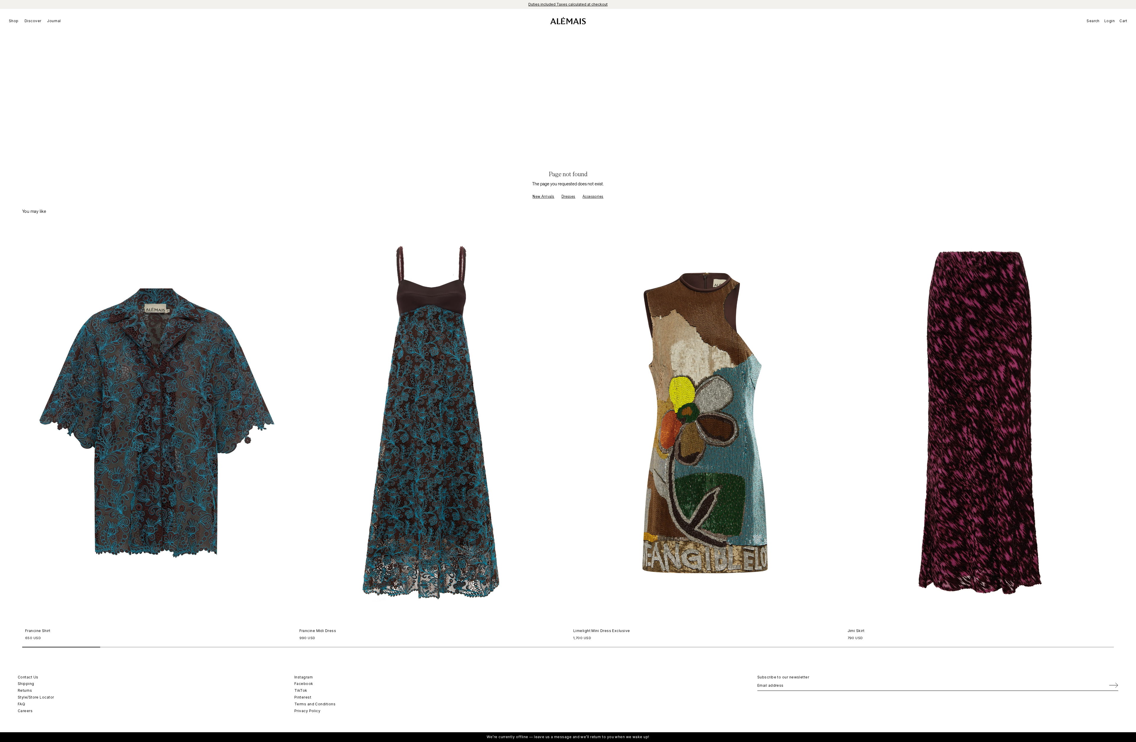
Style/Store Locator (36, 697)
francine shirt (37, 630)
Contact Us (28, 677)
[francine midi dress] (431, 423)
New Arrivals (543, 196)
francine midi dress (317, 630)
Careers (25, 711)
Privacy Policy (307, 711)
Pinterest (302, 697)
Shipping (26, 683)
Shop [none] (14, 21)
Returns (25, 690)
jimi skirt (856, 630)
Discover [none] (33, 21)
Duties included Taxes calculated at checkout (568, 4)
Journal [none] (54, 21)
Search (1093, 21)
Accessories (593, 196)
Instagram (303, 677)
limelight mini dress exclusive (601, 630)
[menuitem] (15, 21)
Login (1109, 21)
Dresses (568, 196)
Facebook (303, 683)
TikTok (300, 690)
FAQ (21, 704)
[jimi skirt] (979, 423)
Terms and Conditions (314, 704)
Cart (1123, 21)
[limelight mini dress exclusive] (705, 423)
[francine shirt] (157, 423)
